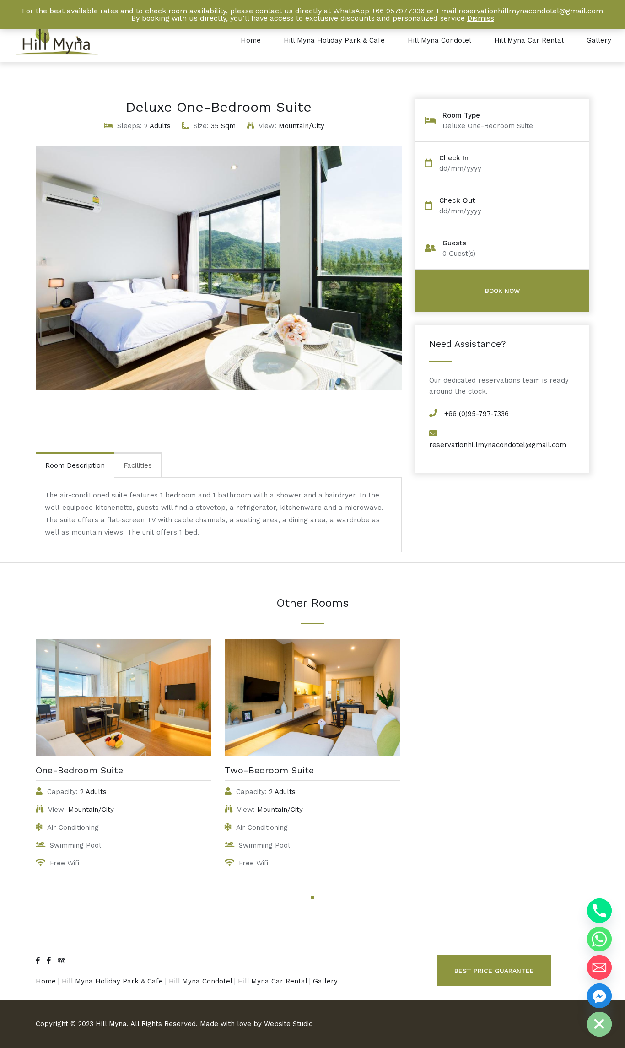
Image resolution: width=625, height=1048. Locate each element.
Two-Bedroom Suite (269, 770)
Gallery (599, 40)
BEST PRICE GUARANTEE (494, 970)
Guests (454, 243)
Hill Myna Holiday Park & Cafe (334, 40)
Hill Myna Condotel (439, 40)
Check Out (457, 200)
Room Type (461, 115)
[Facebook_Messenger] (599, 995)
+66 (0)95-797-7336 (476, 414)
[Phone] (599, 910)
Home (251, 40)
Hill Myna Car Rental (529, 40)
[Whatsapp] (599, 939)
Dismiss (480, 18)
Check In (454, 158)
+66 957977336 (398, 10)
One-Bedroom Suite (79, 770)
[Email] (599, 967)
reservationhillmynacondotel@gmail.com (497, 445)
